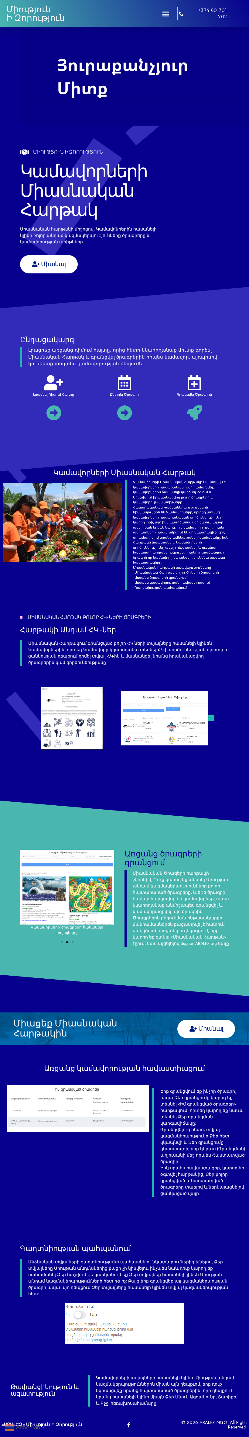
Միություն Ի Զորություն (35, 13)
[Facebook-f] (128, 1424)
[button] (166, 13)
